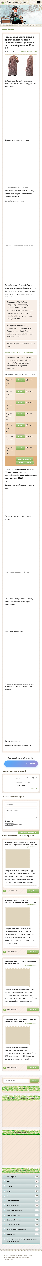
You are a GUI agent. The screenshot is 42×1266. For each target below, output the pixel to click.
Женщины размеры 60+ (22, 1210)
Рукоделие (22, 1234)
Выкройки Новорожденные (22, 1229)
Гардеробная (14, 2)
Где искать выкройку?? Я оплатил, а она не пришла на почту (22, 1240)
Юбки (22, 1191)
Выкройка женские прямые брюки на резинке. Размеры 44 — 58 (20, 1020)
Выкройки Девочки (22, 1215)
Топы (22, 1181)
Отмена (20, 462)
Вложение (9, 821)
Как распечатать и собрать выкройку (19, 352)
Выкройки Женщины (22, 1205)
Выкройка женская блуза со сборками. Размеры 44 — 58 (21, 962)
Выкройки (24, 51)
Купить (29, 462)
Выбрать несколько (24, 459)
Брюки (22, 1196)
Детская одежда (22, 1201)
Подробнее (32, 891)
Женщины (30, 51)
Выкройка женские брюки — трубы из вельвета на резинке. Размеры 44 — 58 (21, 843)
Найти (34, 1080)
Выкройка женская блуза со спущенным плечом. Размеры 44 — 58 (20, 901)
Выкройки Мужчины (22, 1220)
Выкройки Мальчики (22, 1225)
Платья (35, 51)
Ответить (33, 788)
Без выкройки (22, 1177)
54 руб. (20, 380)
